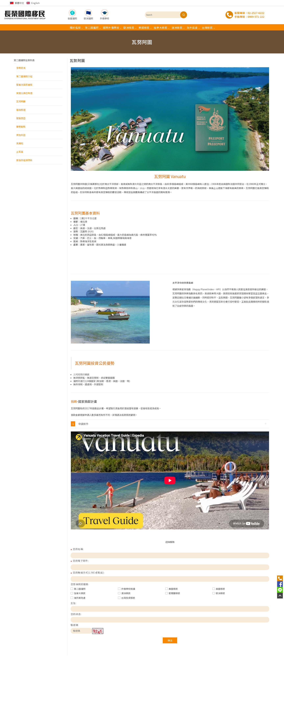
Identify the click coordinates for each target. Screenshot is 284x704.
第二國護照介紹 (24, 76)
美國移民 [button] (144, 28)
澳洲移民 (125, 593)
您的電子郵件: (81, 560)
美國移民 (173, 588)
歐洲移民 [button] (128, 28)
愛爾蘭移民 (174, 593)
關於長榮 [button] (75, 28)
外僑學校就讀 (128, 588)
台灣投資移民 (128, 597)
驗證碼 (74, 625)
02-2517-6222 (256, 13)
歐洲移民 (220, 593)
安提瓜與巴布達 (24, 93)
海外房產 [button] (192, 28)
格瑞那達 (20, 109)
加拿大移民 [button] (160, 28)
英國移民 (220, 588)
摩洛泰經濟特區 (24, 160)
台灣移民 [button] (207, 28)
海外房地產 (79, 597)
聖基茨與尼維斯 (24, 84)
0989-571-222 (256, 17)
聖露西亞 (20, 118)
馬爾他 (19, 143)
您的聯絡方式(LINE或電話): (88, 572)
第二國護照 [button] (92, 28)
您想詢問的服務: (80, 584)
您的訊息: (76, 614)
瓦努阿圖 (20, 101)
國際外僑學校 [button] (111, 28)
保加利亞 (20, 135)
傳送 (170, 640)
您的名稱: (78, 549)
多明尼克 (20, 68)
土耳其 (19, 151)
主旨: (73, 603)
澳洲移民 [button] (177, 28)
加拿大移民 (79, 593)
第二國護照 (79, 588)
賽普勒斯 (20, 126)
